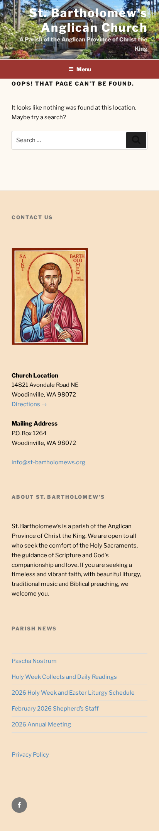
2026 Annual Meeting (41, 724)
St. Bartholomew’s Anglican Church (88, 20)
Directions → (29, 404)
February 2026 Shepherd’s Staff (55, 708)
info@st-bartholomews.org (48, 462)
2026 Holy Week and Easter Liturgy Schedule (73, 692)
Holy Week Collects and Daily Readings (64, 676)
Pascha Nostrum (34, 661)
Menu (83, 69)
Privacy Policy (30, 754)
